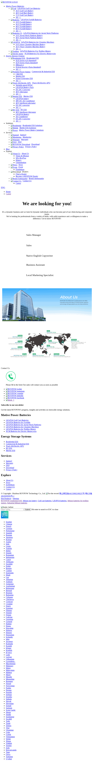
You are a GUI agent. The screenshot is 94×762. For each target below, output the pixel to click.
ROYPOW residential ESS (11, 501)
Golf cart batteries (45, 501)
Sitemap (16, 498)
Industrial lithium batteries (17, 503)
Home (8, 192)
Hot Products (6, 498)
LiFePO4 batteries (60, 501)
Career (8, 194)
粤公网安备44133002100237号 (72, 493)
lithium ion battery (30, 501)
